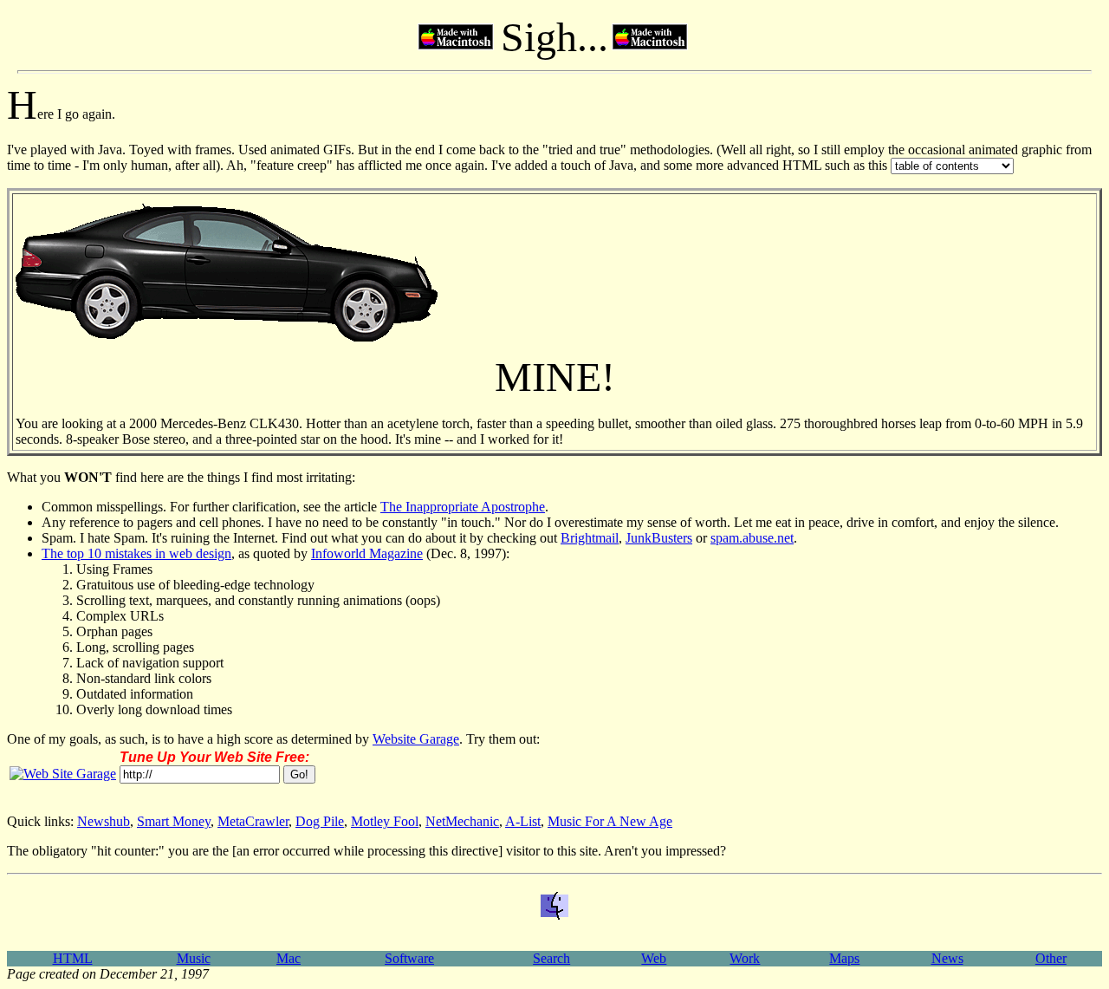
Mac (288, 958)
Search (551, 958)
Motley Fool (384, 821)
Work (745, 958)
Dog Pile (319, 821)
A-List (523, 821)
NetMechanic (462, 821)
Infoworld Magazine (367, 553)
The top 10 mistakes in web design (136, 553)
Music (194, 958)
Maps (844, 958)
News (947, 958)
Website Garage (416, 739)
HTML (73, 958)
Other (1051, 958)
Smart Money (174, 821)
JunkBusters (659, 537)
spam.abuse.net (752, 537)
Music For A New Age (610, 821)
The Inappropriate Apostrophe (462, 506)
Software (409, 958)
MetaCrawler (253, 821)
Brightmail (590, 537)
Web (653, 958)
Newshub (103, 821)
